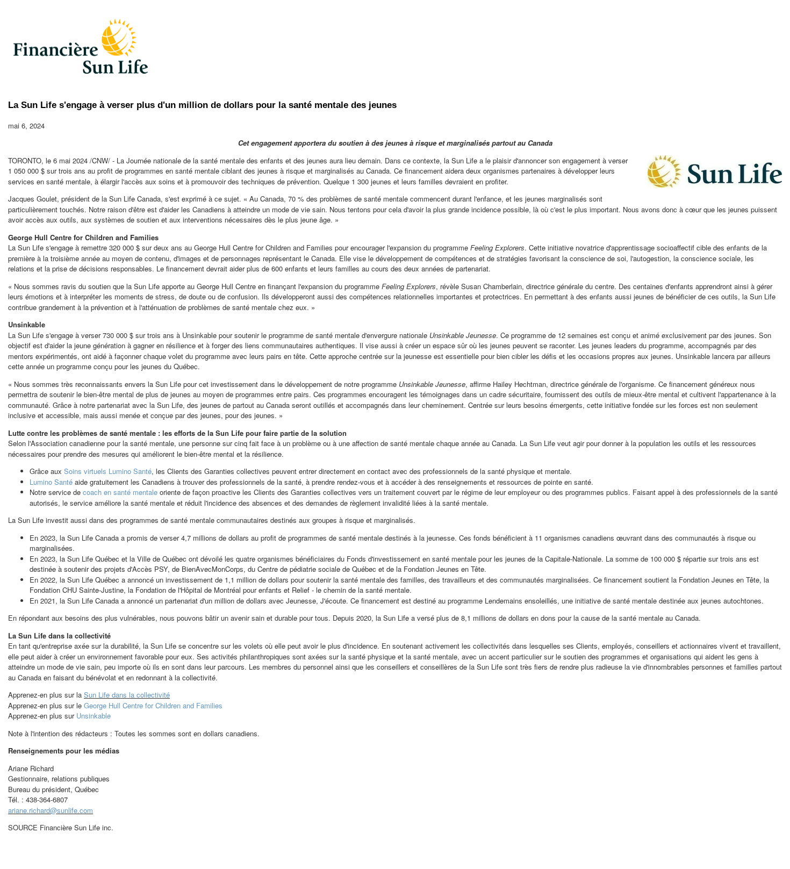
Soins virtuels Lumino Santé (108, 471)
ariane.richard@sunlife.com (50, 810)
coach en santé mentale (120, 492)
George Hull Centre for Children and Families (153, 705)
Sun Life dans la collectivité (127, 695)
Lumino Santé (51, 482)
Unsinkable (93, 715)
